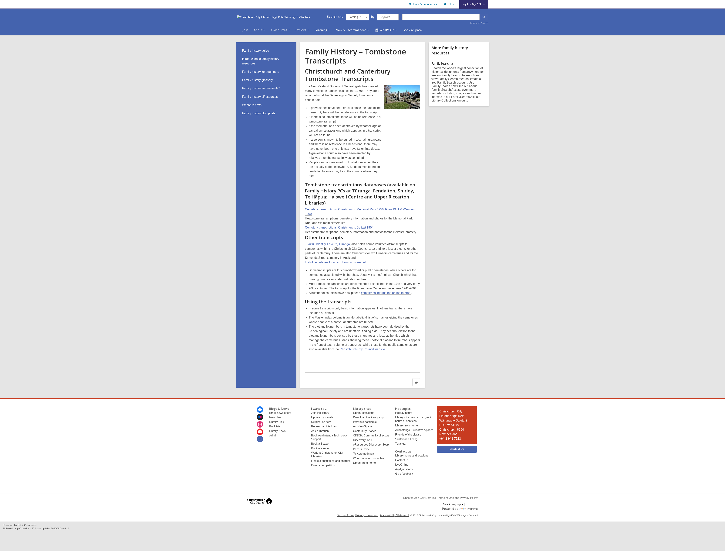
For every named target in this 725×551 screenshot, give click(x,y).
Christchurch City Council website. (363, 349)
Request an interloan (323, 426)
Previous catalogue (365, 421)
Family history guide (255, 50)
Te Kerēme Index (363, 453)
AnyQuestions (404, 469)
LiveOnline (401, 464)
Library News (277, 430)
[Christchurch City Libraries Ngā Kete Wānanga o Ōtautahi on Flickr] (260, 417)
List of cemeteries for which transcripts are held (336, 262)
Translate (472, 508)
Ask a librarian (320, 430)
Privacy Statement (366, 515)
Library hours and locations (411, 455)
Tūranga (400, 443)
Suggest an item (321, 421)
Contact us (402, 460)
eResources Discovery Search (372, 444)
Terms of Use (345, 515)
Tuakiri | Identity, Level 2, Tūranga (327, 244)
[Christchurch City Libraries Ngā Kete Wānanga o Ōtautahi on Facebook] (260, 409)
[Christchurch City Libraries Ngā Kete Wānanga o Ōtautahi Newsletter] (260, 439)
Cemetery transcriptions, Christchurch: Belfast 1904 (339, 227)
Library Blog (276, 421)
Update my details (322, 417)
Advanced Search (479, 23)
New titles (275, 417)
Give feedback (404, 473)
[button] (422, 4)
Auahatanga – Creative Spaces (414, 430)
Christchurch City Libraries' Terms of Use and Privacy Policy (440, 497)
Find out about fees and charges (331, 460)
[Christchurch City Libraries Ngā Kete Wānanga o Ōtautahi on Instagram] (260, 424)
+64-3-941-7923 (450, 438)
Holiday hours (403, 412)
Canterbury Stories (364, 430)
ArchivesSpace (362, 426)
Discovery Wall (362, 440)
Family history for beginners (260, 71)
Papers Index (361, 449)
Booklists (275, 426)
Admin (273, 435)
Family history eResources (260, 96)
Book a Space (412, 30)
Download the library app (368, 417)
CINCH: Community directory (371, 435)
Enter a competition (323, 465)
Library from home (364, 462)
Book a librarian (320, 448)
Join (245, 30)
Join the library (320, 412)
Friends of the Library (408, 434)
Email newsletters (280, 412)
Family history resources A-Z (261, 88)
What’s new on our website (369, 458)
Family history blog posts (258, 113)
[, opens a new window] (259, 506)
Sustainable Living (406, 439)
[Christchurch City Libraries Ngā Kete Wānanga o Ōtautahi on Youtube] (260, 432)
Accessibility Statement (394, 515)
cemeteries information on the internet (386, 292)
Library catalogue (363, 412)
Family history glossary (257, 80)
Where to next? (252, 105)
